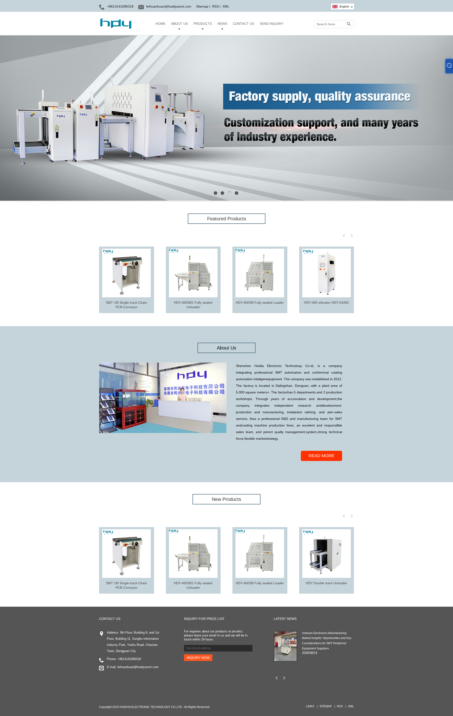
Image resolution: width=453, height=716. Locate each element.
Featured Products (226, 218)
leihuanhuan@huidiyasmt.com (168, 6)
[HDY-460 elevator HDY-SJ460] (326, 273)
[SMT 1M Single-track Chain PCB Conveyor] (126, 273)
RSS (215, 6)
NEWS (222, 24)
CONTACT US (243, 24)
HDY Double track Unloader (326, 583)
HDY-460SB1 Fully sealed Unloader (193, 305)
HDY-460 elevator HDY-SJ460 (326, 302)
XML (225, 6)
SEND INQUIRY (271, 24)
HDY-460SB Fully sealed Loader (260, 302)
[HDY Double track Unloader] (326, 553)
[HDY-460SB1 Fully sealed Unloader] (193, 273)
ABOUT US (179, 24)
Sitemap (202, 6)
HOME (160, 24)
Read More (321, 455)
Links (310, 706)
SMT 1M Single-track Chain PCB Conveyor (126, 305)
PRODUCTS (202, 24)
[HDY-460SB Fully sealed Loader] (259, 273)
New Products (226, 499)
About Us (226, 347)
